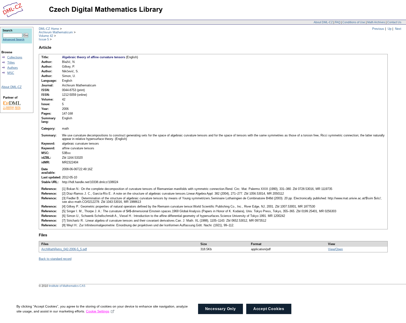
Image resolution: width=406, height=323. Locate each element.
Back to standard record (55, 259)
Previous (378, 29)
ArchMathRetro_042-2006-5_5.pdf (64, 249)
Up (389, 29)
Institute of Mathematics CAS (67, 286)
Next (398, 29)
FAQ (337, 22)
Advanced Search (13, 39)
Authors (12, 67)
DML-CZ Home (49, 29)
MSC (10, 73)
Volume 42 (46, 36)
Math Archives (376, 22)
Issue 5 (44, 39)
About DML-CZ (323, 22)
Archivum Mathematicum (56, 32)
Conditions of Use (353, 22)
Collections (14, 57)
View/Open (335, 249)
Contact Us (394, 22)
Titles (11, 62)
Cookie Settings (97, 311)
